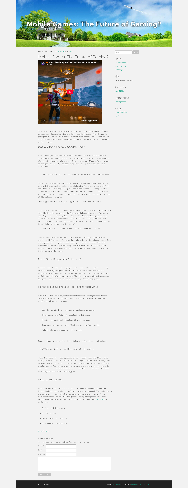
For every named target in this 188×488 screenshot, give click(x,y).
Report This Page (44, 431)
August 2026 (119, 91)
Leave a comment (59, 51)
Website (41, 454)
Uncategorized (120, 102)
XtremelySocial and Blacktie (140, 484)
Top (40, 484)
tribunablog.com (118, 484)
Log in (117, 116)
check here (99, 399)
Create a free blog (121, 63)
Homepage (119, 69)
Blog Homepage (121, 66)
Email (40, 450)
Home (71, 51)
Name (41, 446)
